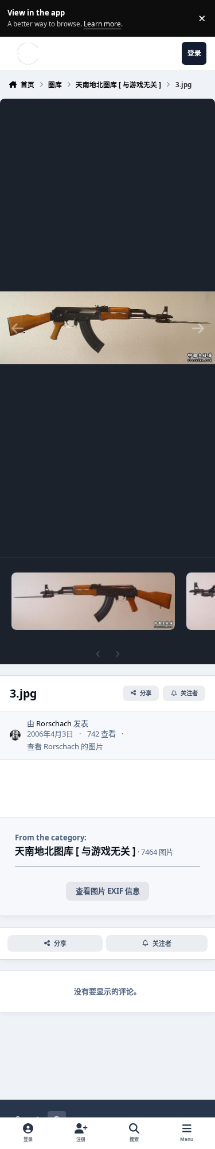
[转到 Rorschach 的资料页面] (15, 735)
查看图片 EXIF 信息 (108, 891)
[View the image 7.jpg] (93, 601)
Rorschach (54, 723)
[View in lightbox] (107, 328)
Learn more (20, 18)
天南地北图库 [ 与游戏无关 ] (75, 851)
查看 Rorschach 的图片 (65, 746)
